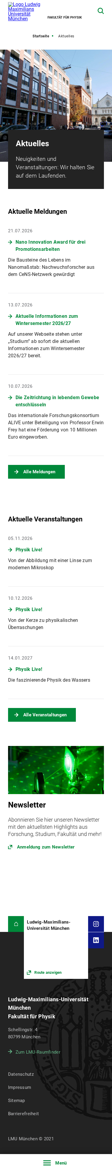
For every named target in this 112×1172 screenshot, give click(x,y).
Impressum (19, 1087)
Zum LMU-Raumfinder (38, 1052)
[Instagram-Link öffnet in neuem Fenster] (96, 924)
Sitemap (16, 1100)
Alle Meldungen (39, 471)
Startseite (41, 36)
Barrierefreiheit (23, 1113)
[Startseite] (16, 924)
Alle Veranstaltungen (45, 715)
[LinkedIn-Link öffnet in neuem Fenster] (96, 940)
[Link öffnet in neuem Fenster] (56, 801)
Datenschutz (21, 1074)
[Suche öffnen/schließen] (101, 11)
